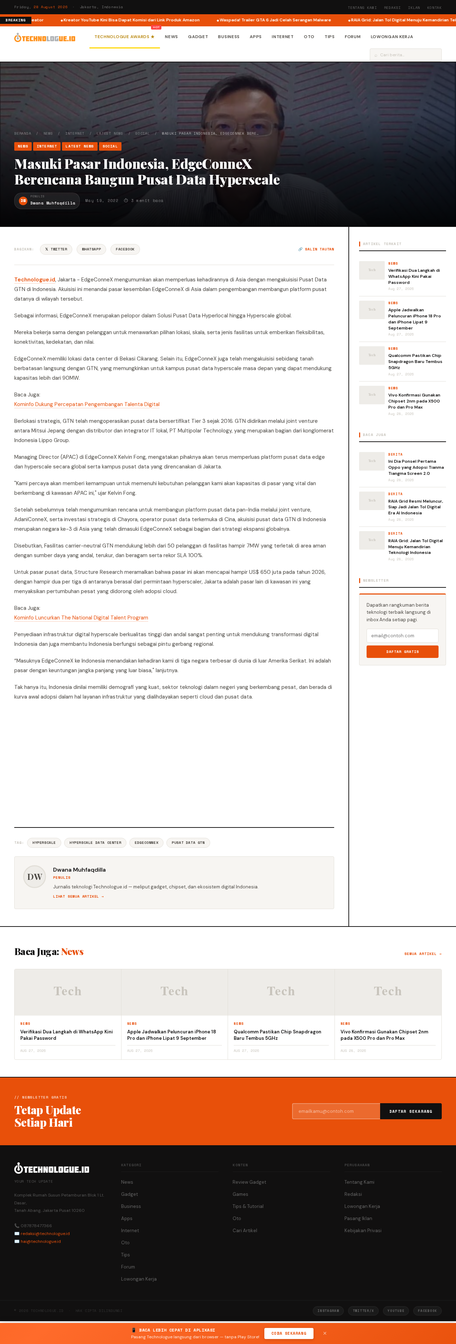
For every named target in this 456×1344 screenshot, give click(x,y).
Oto (309, 37)
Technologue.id (34, 279)
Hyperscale (44, 842)
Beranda (22, 133)
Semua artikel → (423, 953)
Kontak (434, 7)
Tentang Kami (362, 7)
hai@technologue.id (41, 1241)
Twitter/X (363, 1310)
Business (229, 37)
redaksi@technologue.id (45, 1233)
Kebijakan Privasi (363, 1231)
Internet (283, 37)
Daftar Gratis (403, 651)
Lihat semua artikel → (78, 896)
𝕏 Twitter (56, 249)
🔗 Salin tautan (316, 249)
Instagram (328, 1310)
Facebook (125, 249)
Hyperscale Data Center (95, 842)
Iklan (414, 7)
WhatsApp (91, 249)
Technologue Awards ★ (124, 37)
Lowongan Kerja (392, 37)
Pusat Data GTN (188, 842)
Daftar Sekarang (411, 1111)
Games (240, 1194)
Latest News (110, 133)
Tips (330, 37)
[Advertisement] (174, 763)
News (171, 37)
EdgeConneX (146, 842)
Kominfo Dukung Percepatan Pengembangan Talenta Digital (87, 404)
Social (142, 133)
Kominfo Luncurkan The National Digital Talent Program (81, 617)
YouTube (396, 1310)
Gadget (198, 37)
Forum (353, 37)
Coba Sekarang (288, 1333)
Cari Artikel (245, 1231)
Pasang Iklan (358, 1218)
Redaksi (392, 7)
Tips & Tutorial (248, 1206)
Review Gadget (249, 1182)
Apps (256, 37)
